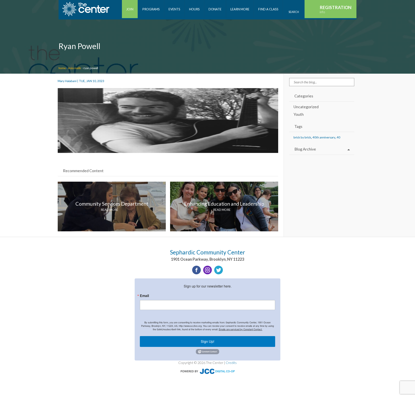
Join (129, 9)
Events (174, 9)
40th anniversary (324, 137)
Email (144, 295)
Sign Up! (207, 341)
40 (338, 137)
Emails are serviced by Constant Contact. (240, 329)
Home (62, 68)
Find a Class (268, 9)
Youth (299, 114)
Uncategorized (306, 106)
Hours (194, 9)
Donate (215, 9)
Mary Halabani (67, 81)
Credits (231, 362)
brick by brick (302, 137)
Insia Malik (74, 68)
